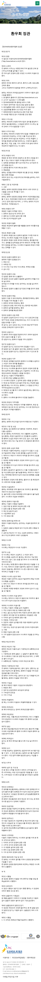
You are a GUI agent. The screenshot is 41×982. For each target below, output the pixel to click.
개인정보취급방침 (18, 957)
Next (38, 936)
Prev (3, 936)
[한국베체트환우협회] (6, 3)
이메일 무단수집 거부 (10, 977)
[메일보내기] (25, 971)
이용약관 (6, 957)
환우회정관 (31, 957)
